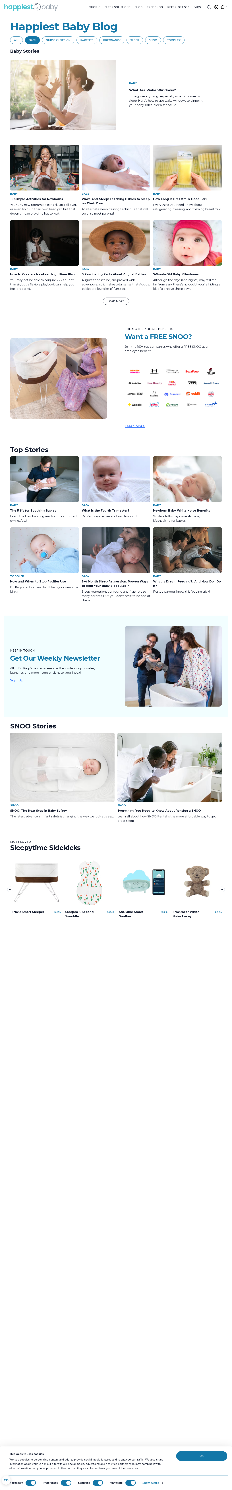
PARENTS (86, 40)
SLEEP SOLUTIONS (117, 7)
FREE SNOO (155, 7)
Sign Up (17, 680)
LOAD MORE (116, 301)
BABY (32, 40)
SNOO (153, 40)
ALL (16, 40)
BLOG (138, 7)
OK (202, 1455)
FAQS (197, 7)
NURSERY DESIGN (58, 40)
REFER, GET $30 (178, 7)
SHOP (93, 7)
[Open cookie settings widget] (6, 1480)
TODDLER (174, 40)
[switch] (66, 1483)
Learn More (135, 426)
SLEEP (134, 40)
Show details (150, 1482)
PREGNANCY (112, 40)
